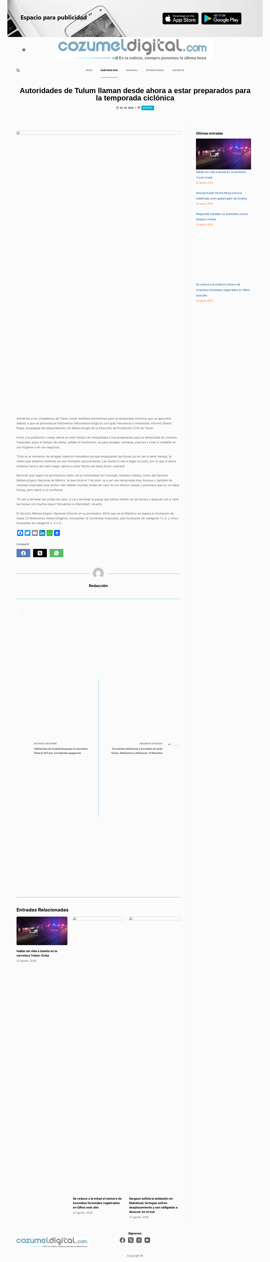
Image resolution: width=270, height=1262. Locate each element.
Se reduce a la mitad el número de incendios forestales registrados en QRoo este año (97, 1203)
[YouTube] (147, 1240)
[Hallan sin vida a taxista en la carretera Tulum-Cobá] (42, 931)
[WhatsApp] (56, 553)
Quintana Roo (109, 70)
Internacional (155, 70)
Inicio (89, 70)
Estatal (148, 107)
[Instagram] (139, 1240)
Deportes (178, 70)
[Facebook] (23, 553)
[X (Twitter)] (40, 553)
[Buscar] (18, 70)
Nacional (132, 70)
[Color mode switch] (24, 50)
